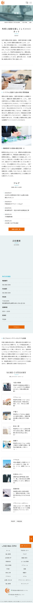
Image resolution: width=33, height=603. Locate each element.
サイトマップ (25, 583)
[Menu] (30, 2)
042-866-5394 (6, 285)
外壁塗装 (19, 521)
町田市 (13, 521)
